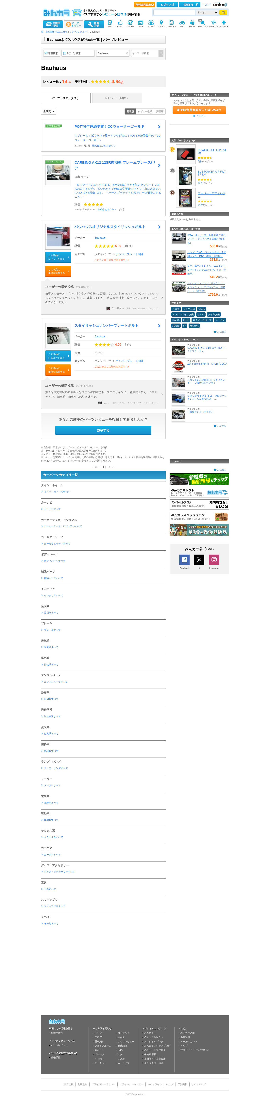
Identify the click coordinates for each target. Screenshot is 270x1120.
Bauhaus (100, 237)
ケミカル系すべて (53, 837)
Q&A (120, 1050)
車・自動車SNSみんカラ (54, 31)
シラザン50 (189, 309)
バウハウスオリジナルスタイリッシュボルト (110, 227)
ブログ (98, 1037)
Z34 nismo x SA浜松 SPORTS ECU (207, 363)
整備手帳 (55, 1057)
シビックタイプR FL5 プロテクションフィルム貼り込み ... (207, 397)
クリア (127, 53)
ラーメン (220, 320)
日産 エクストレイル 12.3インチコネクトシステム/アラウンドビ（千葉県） (206, 269)
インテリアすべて (53, 595)
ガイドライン (155, 1084)
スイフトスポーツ (202, 320)
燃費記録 (122, 1045)
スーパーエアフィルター (211, 195)
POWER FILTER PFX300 (212, 151)
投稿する (103, 430)
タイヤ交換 (214, 314)
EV (184, 325)
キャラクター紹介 (153, 1063)
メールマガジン (188, 1041)
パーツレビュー (78, 31)
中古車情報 (150, 1054)
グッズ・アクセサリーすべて (59, 871)
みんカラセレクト (153, 1037)
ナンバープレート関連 (129, 254)
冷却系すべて (51, 699)
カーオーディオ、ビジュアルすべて (63, 526)
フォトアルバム (103, 1045)
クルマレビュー (126, 1041)
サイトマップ (199, 1084)
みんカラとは (187, 1032)
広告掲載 (182, 1084)
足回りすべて (51, 612)
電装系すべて (51, 802)
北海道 (175, 325)
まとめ (121, 1058)
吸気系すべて (51, 647)
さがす (121, 1037)
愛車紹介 (99, 1041)
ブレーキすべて (52, 630)
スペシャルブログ (153, 1041)
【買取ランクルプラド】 (200, 411)
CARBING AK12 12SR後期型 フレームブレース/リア (115, 165)
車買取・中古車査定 (155, 1058)
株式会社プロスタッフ (104, 145)
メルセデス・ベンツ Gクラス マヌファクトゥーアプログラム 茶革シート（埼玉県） (206, 287)
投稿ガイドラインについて (194, 1050)
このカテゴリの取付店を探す (109, 260)
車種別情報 (57, 1032)
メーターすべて (52, 785)
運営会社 (68, 1084)
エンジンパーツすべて (56, 681)
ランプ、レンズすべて (56, 768)
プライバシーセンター (131, 1084)
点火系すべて (51, 733)
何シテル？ (123, 1032)
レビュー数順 (145, 111)
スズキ (175, 309)
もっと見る (221, 332)
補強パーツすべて (53, 578)
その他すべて (51, 923)
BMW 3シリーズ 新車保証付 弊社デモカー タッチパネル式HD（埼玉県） (206, 239)
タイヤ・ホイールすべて (57, 492)
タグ (120, 1054)
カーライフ (123, 1063)
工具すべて (50, 889)
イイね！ (99, 1058)
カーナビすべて (52, 509)
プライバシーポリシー (103, 1084)
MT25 (186, 320)
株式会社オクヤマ (106, 209)
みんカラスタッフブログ (157, 1045)
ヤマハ (200, 314)
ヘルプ (206, 4)
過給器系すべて (52, 716)
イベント (99, 1032)
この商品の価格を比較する (56, 271)
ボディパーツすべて (54, 561)
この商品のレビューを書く (56, 257)
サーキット (101, 1063)
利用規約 (82, 1084)
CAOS (201, 309)
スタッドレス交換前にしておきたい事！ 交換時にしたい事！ (206, 381)
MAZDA (194, 325)
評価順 (159, 111)
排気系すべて (51, 664)
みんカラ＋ (150, 1032)
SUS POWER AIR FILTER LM (212, 173)
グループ (99, 1054)
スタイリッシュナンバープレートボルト (107, 325)
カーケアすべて (52, 854)
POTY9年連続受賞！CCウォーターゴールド (110, 126)
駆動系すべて (51, 820)
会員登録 (185, 1037)
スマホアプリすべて (54, 906)
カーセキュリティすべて (57, 543)
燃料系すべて (51, 751)
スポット (99, 1050)
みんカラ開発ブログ (155, 1050)
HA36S (176, 320)
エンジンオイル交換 (183, 314)
